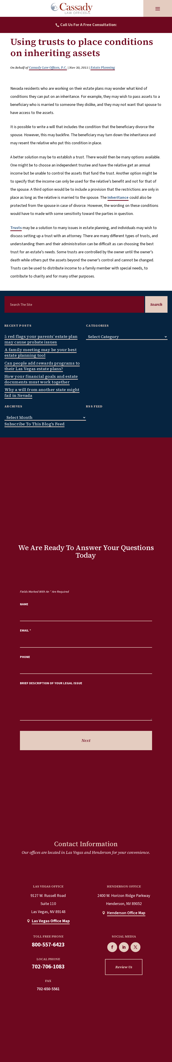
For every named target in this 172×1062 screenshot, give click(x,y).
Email (25, 630)
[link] (71, 8)
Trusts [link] (16, 228)
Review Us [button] (123, 966)
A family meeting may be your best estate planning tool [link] (40, 352)
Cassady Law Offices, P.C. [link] (48, 67)
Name (24, 604)
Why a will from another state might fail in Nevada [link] (42, 392)
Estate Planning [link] (102, 67)
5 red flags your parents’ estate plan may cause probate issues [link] (40, 339)
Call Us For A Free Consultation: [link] (88, 25)
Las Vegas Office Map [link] (51, 921)
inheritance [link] (118, 197)
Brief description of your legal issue (51, 683)
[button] (157, 8)
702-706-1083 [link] (48, 967)
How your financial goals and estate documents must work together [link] (41, 379)
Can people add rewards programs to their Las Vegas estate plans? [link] (42, 365)
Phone (25, 657)
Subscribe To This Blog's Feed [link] (34, 424)
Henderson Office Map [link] (126, 913)
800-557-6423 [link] (48, 945)
